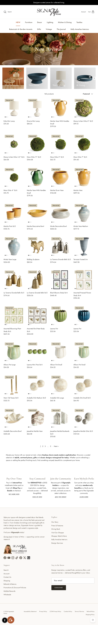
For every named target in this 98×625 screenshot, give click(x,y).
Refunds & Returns (10, 584)
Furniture (28, 22)
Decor (39, 22)
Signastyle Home (9, 612)
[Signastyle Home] (49, 11)
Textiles (79, 22)
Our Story (54, 522)
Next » (56, 446)
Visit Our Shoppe (57, 532)
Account (6, 573)
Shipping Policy (90, 614)
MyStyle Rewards (9, 591)
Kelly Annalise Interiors (80, 29)
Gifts (39, 29)
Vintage (49, 29)
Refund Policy (90, 611)
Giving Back (55, 529)
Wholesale (7, 594)
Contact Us (7, 577)
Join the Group (60, 497)
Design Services (57, 543)
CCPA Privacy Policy (55, 611)
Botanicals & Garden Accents (20, 29)
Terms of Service (79, 611)
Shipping (7, 580)
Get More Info (14, 494)
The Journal (61, 29)
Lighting (50, 22)
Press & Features (57, 525)
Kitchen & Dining (65, 22)
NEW (18, 22)
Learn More (84, 497)
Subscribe (58, 588)
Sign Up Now (37, 497)
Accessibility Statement (30, 611)
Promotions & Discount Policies (15, 587)
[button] (5, 620)
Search (6, 570)
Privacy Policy (43, 611)
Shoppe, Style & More (59, 536)
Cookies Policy (68, 611)
